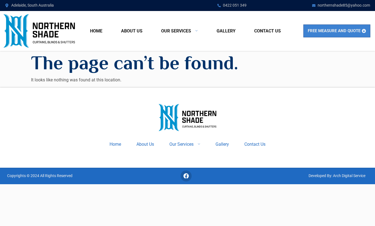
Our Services (176, 31)
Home (96, 31)
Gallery (226, 31)
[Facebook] (186, 175)
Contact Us (267, 31)
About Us (131, 31)
